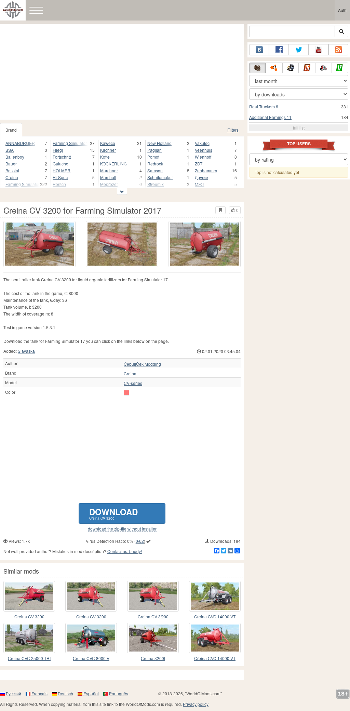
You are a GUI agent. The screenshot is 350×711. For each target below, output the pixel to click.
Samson (155, 170)
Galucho (60, 163)
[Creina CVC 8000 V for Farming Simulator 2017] (91, 638)
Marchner (109, 170)
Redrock (155, 163)
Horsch (59, 184)
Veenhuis (203, 150)
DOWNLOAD (113, 513)
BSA (9, 150)
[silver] (126, 392)
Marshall (108, 177)
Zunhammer (206, 170)
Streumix (155, 184)
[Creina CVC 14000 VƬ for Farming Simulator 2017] (215, 638)
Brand (11, 130)
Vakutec (202, 143)
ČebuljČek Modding (142, 364)
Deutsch (65, 693)
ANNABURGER (20, 143)
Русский (13, 693)
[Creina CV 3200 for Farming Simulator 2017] (39, 244)
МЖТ (199, 184)
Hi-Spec (60, 177)
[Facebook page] (279, 49)
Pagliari (154, 150)
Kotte (105, 157)
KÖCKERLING (113, 163)
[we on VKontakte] (259, 49)
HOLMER (61, 170)
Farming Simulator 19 (22, 184)
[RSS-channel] (338, 49)
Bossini (12, 170)
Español (91, 693)
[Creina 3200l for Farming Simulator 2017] (153, 638)
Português (118, 693)
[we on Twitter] (299, 49)
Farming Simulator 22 (70, 143)
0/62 (140, 541)
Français (39, 693)
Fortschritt (62, 157)
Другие (201, 177)
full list (299, 128)
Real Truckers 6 (263, 106)
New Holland (159, 143)
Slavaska (26, 351)
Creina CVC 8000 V (91, 658)
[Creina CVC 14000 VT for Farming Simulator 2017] (215, 596)
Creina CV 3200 (29, 616)
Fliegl (58, 150)
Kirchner (108, 150)
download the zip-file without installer (122, 529)
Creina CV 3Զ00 (153, 616)
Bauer (11, 163)
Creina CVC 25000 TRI (29, 658)
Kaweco (107, 143)
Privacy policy (195, 704)
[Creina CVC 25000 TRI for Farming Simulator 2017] (29, 638)
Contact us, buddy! (124, 551)
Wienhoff (203, 157)
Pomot (153, 157)
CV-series (133, 383)
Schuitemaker (160, 177)
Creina (11, 177)
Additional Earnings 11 (270, 117)
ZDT (198, 163)
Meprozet (109, 184)
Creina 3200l (153, 658)
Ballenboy (14, 157)
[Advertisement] (122, 72)
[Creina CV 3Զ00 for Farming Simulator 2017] (153, 596)
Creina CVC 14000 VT (214, 616)
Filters (233, 130)
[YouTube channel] (318, 49)
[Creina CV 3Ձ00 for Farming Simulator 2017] (29, 596)
